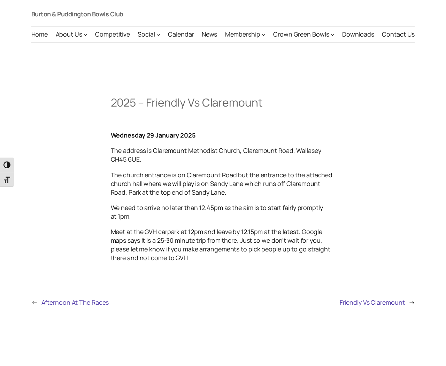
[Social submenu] (158, 34)
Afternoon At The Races (75, 302)
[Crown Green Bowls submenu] (332, 34)
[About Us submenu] (85, 34)
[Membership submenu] (264, 34)
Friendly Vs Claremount (372, 302)
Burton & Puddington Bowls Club (77, 14)
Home (39, 34)
